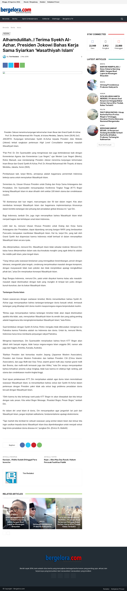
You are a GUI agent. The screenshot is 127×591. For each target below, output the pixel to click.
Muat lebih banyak (105, 145)
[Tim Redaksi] (5, 56)
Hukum (68, 515)
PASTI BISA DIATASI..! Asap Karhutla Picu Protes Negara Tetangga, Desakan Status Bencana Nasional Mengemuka (112, 116)
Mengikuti (106, 40)
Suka (93, 40)
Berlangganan (119, 40)
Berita (13, 27)
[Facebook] (114, 1)
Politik (102, 109)
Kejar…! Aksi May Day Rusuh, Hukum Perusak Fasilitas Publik (60, 461)
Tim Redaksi (14, 56)
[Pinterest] (16, 65)
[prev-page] (4, 533)
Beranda (6, 27)
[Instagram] (117, 1)
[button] (122, 19)
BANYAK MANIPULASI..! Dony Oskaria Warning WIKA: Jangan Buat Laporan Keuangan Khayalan (16, 522)
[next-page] (8, 533)
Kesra (19, 27)
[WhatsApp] (22, 65)
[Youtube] (123, 1)
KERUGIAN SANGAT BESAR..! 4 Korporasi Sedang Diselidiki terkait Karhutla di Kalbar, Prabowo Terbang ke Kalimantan (111, 134)
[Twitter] (120, 1)
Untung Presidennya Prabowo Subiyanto (42, 525)
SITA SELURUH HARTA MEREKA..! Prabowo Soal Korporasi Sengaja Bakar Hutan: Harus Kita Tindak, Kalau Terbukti (69, 522)
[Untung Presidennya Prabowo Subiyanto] (42, 513)
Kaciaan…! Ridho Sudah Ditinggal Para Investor (20, 461)
